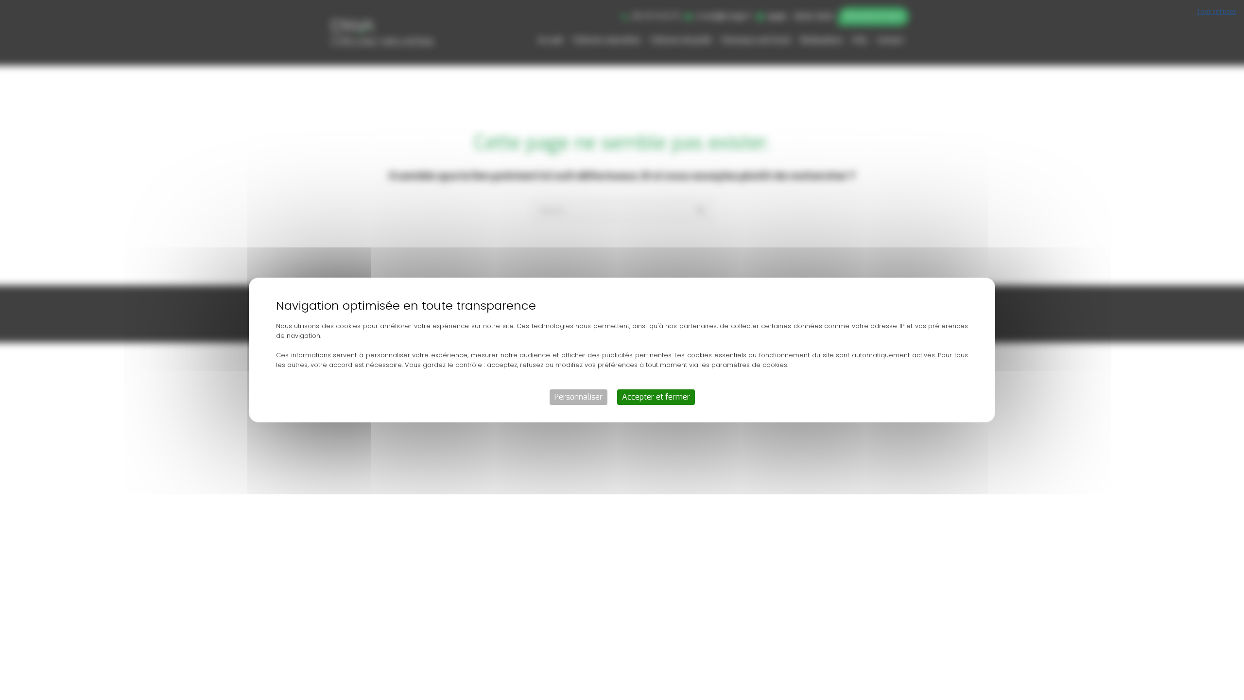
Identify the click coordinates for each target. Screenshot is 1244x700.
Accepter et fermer (656, 397)
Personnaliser (578, 397)
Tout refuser (1216, 11)
